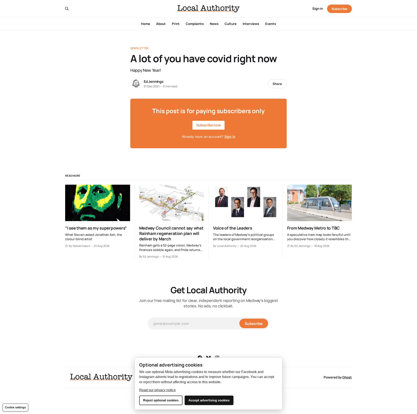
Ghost (347, 377)
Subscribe (339, 9)
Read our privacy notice (157, 390)
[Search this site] (67, 8)
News (214, 23)
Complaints (195, 23)
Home (145, 23)
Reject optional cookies (161, 400)
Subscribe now (208, 125)
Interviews (251, 23)
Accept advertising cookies (209, 400)
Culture (231, 23)
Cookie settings (15, 407)
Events (270, 23)
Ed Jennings (154, 81)
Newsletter (139, 48)
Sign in (317, 8)
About (161, 23)
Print (176, 23)
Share (277, 83)
